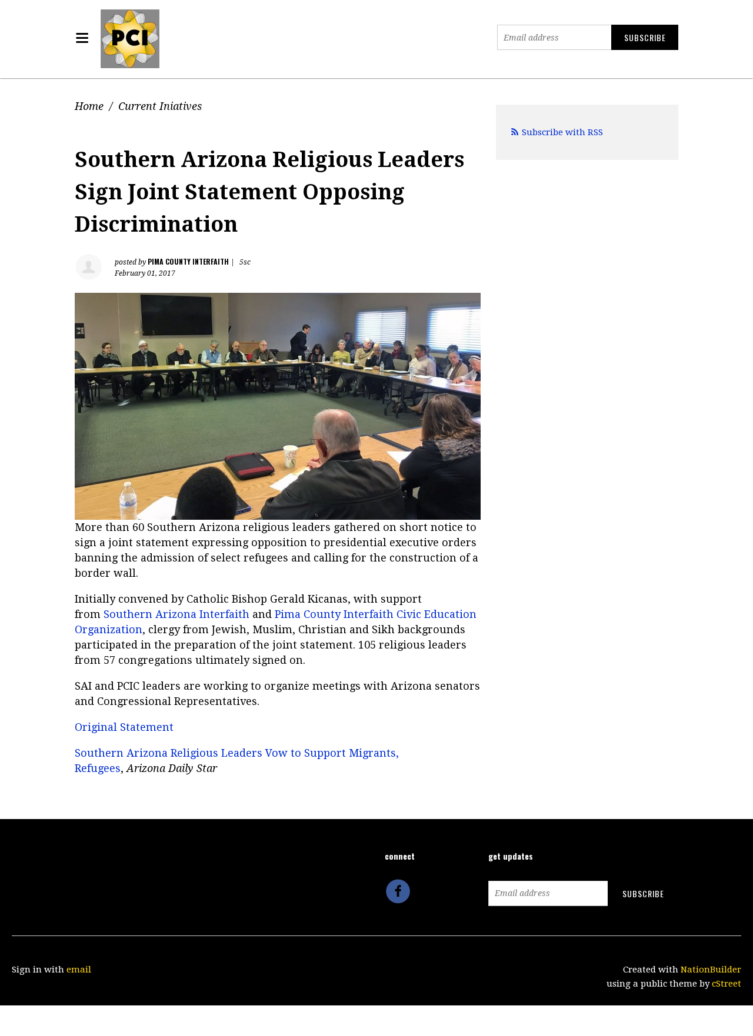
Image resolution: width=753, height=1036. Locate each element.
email (78, 969)
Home (89, 106)
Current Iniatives (160, 106)
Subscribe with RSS (562, 132)
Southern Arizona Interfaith (176, 614)
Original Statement (124, 727)
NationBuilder (711, 969)
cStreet (726, 983)
